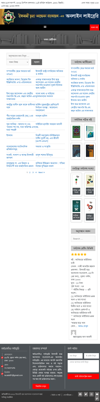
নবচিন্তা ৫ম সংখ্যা (90, 191)
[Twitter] (86, 394)
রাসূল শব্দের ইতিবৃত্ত (44, 154)
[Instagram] (91, 394)
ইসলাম (9, 135)
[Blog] (97, 398)
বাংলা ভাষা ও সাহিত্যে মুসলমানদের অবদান (45, 95)
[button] (45, 26)
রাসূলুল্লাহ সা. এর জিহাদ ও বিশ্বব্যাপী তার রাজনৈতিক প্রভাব (20, 165)
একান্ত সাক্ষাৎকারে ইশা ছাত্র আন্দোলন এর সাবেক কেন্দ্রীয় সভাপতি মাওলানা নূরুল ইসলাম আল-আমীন (49, 83)
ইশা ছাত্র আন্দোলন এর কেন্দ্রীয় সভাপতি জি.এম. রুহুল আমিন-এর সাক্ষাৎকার (21, 96)
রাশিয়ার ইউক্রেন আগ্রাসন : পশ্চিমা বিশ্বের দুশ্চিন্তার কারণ (50, 165)
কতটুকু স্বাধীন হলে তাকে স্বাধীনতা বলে (21, 106)
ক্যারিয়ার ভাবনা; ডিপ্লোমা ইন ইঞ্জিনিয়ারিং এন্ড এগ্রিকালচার (19, 81)
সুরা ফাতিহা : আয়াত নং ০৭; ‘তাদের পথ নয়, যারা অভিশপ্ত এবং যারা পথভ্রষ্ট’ (21, 127)
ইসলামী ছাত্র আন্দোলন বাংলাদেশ (27, 394)
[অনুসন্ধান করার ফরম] (23, 56)
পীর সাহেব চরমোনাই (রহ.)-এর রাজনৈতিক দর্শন (20, 117)
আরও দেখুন (83, 326)
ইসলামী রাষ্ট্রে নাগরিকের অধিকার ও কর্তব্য (49, 73)
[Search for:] (83, 238)
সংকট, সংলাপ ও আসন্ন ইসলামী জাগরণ (20, 156)
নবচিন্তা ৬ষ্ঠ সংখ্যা (76, 191)
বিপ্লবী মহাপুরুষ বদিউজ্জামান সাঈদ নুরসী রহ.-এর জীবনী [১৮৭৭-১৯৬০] (48, 138)
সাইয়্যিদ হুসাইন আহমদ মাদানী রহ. (49, 126)
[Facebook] (80, 394)
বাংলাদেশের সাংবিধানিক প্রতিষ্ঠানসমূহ (17, 148)
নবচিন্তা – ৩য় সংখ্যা (90, 217)
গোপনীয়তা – (68, 395)
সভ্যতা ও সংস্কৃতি (43, 146)
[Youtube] (97, 394)
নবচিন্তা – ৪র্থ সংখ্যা (76, 216)
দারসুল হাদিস (41, 115)
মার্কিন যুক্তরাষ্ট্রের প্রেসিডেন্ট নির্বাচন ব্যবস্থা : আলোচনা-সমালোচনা (47, 107)
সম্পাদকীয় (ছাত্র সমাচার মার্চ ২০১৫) (18, 73)
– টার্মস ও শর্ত (55, 395)
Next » (42, 173)
